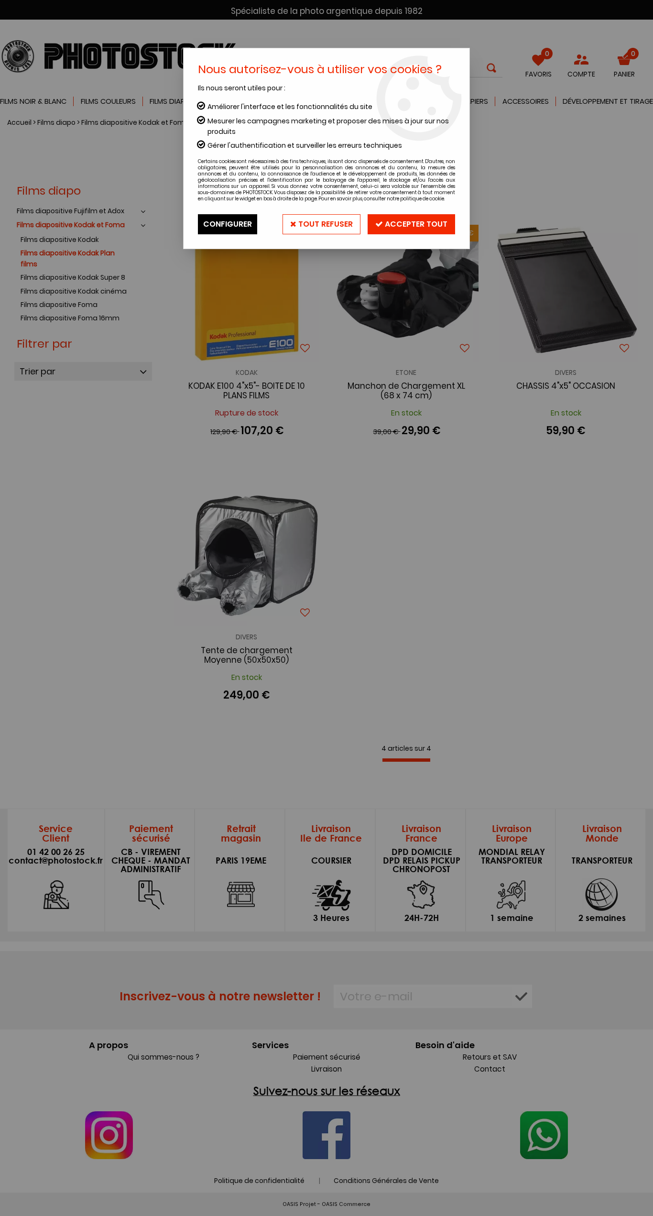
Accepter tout (415, 224)
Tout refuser (324, 224)
